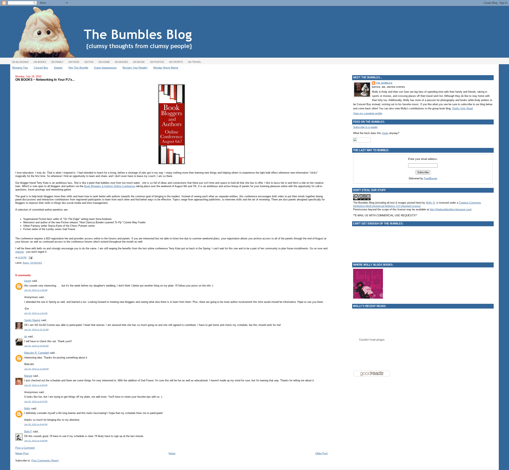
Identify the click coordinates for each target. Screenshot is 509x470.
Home (172, 453)
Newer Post (22, 453)
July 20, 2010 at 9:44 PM (35, 424)
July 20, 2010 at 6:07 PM (35, 401)
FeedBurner (430, 178)
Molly (27, 408)
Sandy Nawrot (32, 320)
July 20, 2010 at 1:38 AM (35, 290)
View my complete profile (367, 113)
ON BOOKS (36, 263)
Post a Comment (25, 447)
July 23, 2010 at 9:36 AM (35, 441)
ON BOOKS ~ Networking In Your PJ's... (45, 79)
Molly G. (431, 202)
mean (385, 133)
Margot (28, 375)
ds (25, 336)
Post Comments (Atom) (45, 460)
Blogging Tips (20, 67)
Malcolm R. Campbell (36, 352)
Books (26, 263)
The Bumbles (384, 83)
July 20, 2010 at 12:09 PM (36, 369)
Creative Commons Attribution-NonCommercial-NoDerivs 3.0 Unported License (417, 204)
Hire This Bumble (78, 67)
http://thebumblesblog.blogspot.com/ (451, 209)
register (19, 251)
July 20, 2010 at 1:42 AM (35, 313)
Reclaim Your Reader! (135, 67)
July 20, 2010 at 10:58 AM (36, 346)
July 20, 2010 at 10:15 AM (36, 329)
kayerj (27, 280)
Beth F (28, 431)
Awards (58, 67)
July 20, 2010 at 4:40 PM (35, 385)
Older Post (321, 453)
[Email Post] (30, 257)
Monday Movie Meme (165, 67)
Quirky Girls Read (462, 108)
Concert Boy (41, 67)
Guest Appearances (105, 67)
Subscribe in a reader (365, 127)
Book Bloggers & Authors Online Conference (109, 186)
